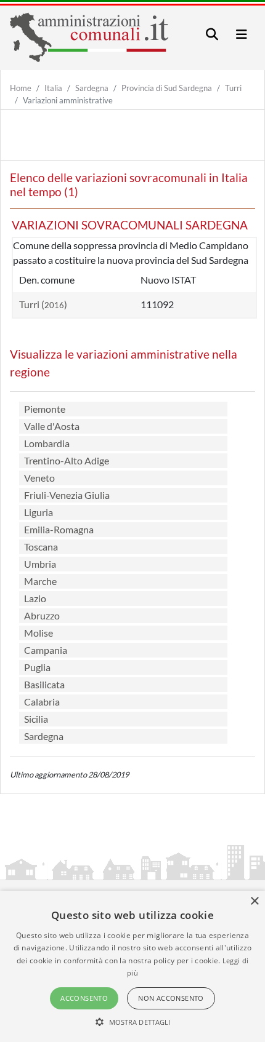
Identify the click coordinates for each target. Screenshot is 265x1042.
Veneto (39, 477)
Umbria (40, 564)
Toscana (41, 546)
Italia (53, 88)
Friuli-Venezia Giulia (67, 495)
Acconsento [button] (84, 998)
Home (20, 88)
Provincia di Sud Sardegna (166, 88)
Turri (233, 88)
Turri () (43, 304)
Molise (38, 632)
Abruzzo (42, 615)
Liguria (38, 512)
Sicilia (36, 719)
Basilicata (44, 684)
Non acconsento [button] (171, 998)
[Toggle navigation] (212, 34)
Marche (40, 581)
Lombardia (47, 443)
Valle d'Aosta (52, 426)
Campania (45, 650)
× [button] (254, 901)
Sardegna (91, 88)
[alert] (132, 966)
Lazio (35, 598)
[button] (133, 1022)
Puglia (37, 667)
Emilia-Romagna (59, 529)
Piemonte (44, 409)
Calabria (42, 701)
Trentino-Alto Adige (66, 460)
